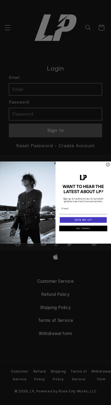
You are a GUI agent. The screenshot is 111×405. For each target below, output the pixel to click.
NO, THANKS (83, 228)
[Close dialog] (108, 164)
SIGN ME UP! (83, 219)
